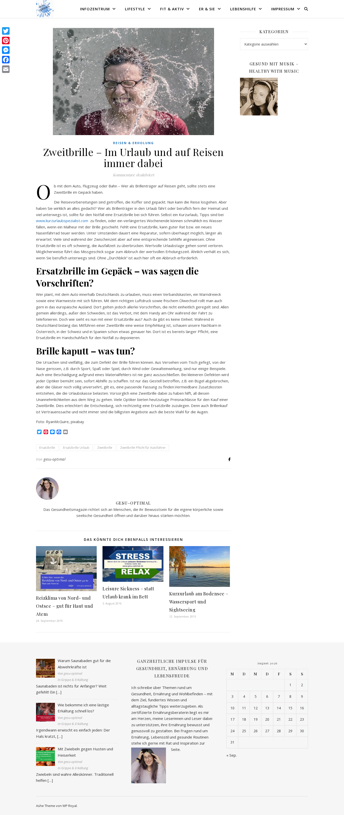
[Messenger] (6, 50)
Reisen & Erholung (133, 143)
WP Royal (69, 805)
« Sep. (231, 755)
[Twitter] (6, 31)
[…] (58, 692)
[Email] (6, 69)
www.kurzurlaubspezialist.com (62, 220)
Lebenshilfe (243, 8)
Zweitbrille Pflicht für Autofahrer (143, 447)
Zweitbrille (104, 447)
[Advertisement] (274, 201)
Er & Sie (207, 8)
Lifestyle (135, 8)
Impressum (282, 8)
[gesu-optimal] (45, 9)
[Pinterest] (6, 40)
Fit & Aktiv (172, 8)
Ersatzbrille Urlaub (76, 447)
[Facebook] (6, 59)
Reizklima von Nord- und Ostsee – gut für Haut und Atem (64, 606)
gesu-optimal (54, 459)
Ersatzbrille (47, 447)
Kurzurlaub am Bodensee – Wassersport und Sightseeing (198, 602)
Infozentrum (95, 8)
